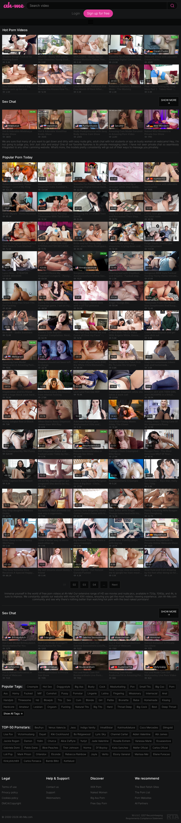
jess (73, 727)
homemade (150, 700)
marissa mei (141, 754)
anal (164, 693)
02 (74, 584)
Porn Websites (143, 797)
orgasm (52, 706)
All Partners (141, 803)
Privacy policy (10, 792)
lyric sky (100, 734)
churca (52, 740)
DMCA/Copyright (11, 803)
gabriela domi (12, 747)
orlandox (41, 754)
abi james (161, 734)
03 (84, 584)
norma (87, 747)
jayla (94, 754)
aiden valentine (141, 734)
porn (171, 686)
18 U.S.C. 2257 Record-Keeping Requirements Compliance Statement (144, 817)
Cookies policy (10, 797)
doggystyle (63, 686)
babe (136, 700)
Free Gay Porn (98, 803)
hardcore (9, 706)
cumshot (51, 693)
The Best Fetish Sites (147, 786)
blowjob (48, 700)
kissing (166, 700)
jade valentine (100, 740)
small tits (145, 686)
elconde (55, 754)
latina (105, 693)
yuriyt (83, 740)
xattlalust (69, 760)
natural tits (82, 706)
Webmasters (53, 797)
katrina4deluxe (126, 727)
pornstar (78, 693)
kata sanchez (120, 747)
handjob (8, 700)
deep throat (169, 706)
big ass (79, 686)
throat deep (124, 706)
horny (15, 693)
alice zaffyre (68, 740)
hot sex (47, 686)
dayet (42, 734)
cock (102, 686)
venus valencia (57, 727)
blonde (90, 700)
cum (78, 700)
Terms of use (9, 786)
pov (132, 686)
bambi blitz (52, 760)
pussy (64, 693)
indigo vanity (87, 727)
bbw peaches (50, 747)
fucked (28, 693)
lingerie (92, 693)
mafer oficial (140, 747)
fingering (118, 693)
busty (91, 686)
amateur (24, 706)
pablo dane (31, 747)
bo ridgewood (82, 734)
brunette (124, 700)
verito (105, 754)
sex (69, 700)
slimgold (168, 727)
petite (110, 700)
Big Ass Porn (97, 797)
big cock (142, 706)
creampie (32, 686)
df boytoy (101, 747)
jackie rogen (11, 740)
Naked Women (98, 792)
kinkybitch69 (11, 760)
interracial (151, 693)
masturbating (117, 686)
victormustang (26, 734)
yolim (40, 740)
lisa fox (8, 734)
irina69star (106, 727)
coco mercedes (149, 727)
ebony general (121, 754)
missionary (135, 693)
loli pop (8, 754)
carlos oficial (160, 747)
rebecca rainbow (75, 754)
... (104, 584)
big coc (159, 686)
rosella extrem (121, 740)
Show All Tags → (13, 713)
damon (28, 740)
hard (110, 706)
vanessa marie (143, 740)
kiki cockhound (60, 734)
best (154, 706)
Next (115, 584)
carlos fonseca (32, 760)
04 (94, 584)
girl (100, 700)
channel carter (119, 734)
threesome (24, 700)
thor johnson (71, 747)
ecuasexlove (163, 740)
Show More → (168, 101)
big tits (98, 706)
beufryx (39, 727)
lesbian (38, 706)
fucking (66, 706)
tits (60, 700)
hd (37, 700)
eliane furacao (161, 754)
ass (6, 693)
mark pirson (24, 754)
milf (39, 693)
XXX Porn (95, 786)
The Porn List (142, 792)
